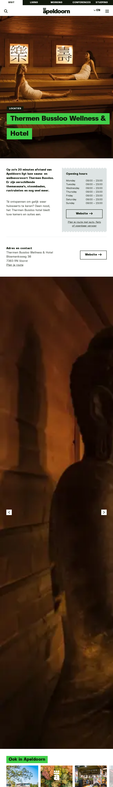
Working (56, 2)
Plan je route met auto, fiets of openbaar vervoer (84, 224)
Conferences (81, 2)
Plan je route (14, 265)
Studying (102, 2)
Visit (11, 2)
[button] (9, 512)
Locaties (15, 109)
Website (82, 213)
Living (34, 2)
